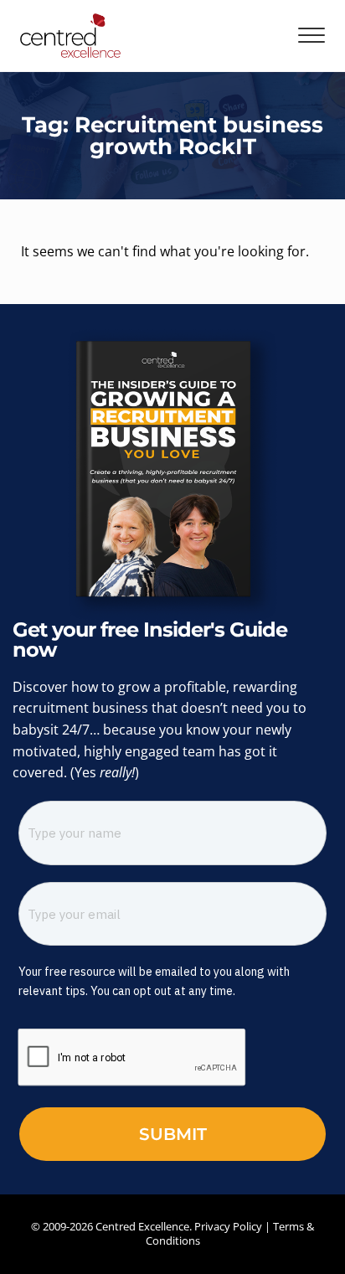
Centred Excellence (142, 1226)
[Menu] (311, 36)
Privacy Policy (228, 1226)
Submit (173, 1134)
